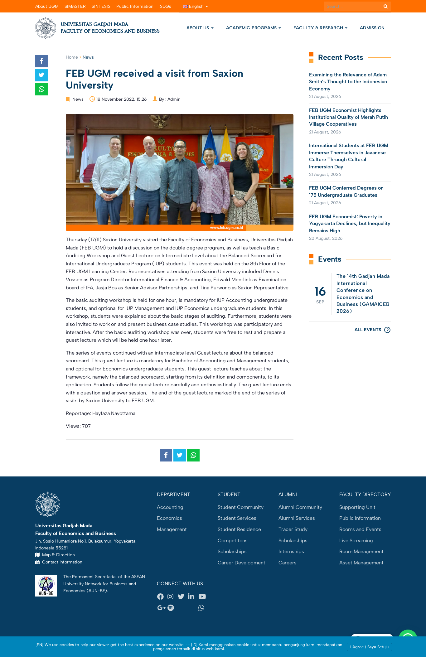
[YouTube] (203, 596)
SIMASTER (75, 6)
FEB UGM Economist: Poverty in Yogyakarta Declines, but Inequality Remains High (349, 224)
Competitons (233, 540)
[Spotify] (172, 607)
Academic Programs (252, 28)
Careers (287, 563)
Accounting (170, 507)
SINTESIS (101, 6)
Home (72, 57)
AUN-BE (97, 590)
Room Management (361, 551)
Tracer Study (292, 529)
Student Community (241, 507)
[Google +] (162, 607)
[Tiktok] (193, 607)
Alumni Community (300, 507)
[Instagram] (172, 596)
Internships (291, 551)
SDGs (165, 6)
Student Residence (239, 529)
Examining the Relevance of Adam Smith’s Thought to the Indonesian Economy (348, 82)
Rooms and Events (360, 529)
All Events (368, 329)
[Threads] (183, 607)
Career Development (241, 563)
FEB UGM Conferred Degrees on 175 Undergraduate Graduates (346, 191)
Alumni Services (296, 518)
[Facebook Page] (162, 596)
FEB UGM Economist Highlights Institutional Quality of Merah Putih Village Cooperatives (348, 117)
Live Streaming (356, 540)
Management (172, 529)
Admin (174, 99)
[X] (183, 596)
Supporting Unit (357, 507)
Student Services (237, 518)
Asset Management (361, 563)
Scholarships (232, 551)
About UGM (47, 6)
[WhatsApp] (203, 607)
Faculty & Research (318, 28)
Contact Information (61, 561)
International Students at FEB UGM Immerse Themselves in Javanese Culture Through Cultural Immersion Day (348, 156)
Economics (169, 518)
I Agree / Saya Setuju (369, 647)
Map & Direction (57, 554)
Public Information (134, 6)
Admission (372, 28)
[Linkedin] (193, 596)
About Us (198, 28)
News (88, 57)
